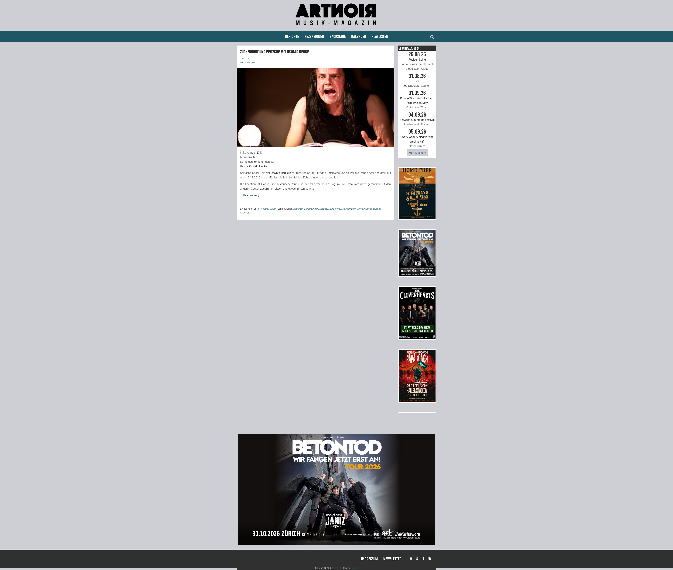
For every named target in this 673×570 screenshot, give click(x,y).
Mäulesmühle (348, 208)
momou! (355, 568)
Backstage (337, 36)
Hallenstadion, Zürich (417, 80)
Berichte (292, 36)
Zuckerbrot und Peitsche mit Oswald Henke (274, 51)
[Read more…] (251, 195)
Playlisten (380, 36)
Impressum (369, 558)
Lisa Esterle (334, 208)
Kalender (358, 36)
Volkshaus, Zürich (417, 99)
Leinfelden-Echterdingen (305, 208)
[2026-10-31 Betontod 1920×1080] (336, 543)
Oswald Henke (364, 208)
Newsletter (392, 558)
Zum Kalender (417, 152)
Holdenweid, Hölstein (417, 119)
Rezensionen (314, 36)
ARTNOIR (336, 568)
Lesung (323, 208)
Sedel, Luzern (417, 138)
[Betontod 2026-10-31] (417, 275)
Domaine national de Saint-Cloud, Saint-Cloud (417, 60)
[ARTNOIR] (336, 26)
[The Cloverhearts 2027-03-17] (417, 338)
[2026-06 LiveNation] (417, 218)
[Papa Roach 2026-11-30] (417, 401)
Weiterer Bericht (268, 208)
